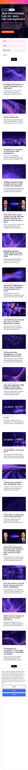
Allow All (14, 694)
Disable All (14, 690)
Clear (14, 59)
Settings (14, 686)
